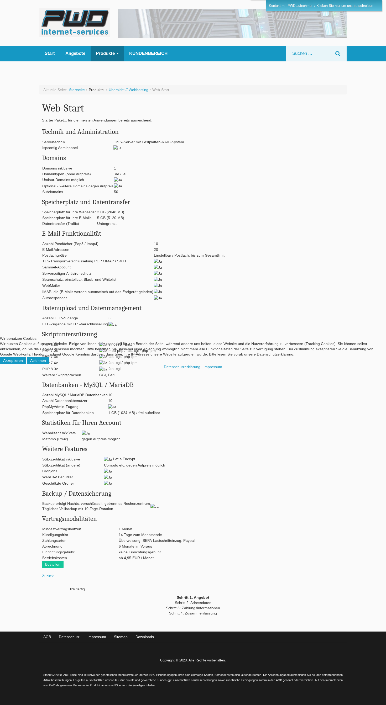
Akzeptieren (13, 360)
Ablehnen (38, 360)
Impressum (213, 367)
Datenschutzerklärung (182, 367)
